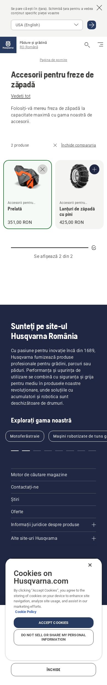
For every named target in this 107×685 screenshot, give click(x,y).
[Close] (90, 565)
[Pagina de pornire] (8, 45)
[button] (15, 450)
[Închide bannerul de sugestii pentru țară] (99, 7)
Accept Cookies (54, 623)
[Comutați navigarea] (100, 45)
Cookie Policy (25, 612)
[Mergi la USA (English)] (91, 25)
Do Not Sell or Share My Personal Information (53, 637)
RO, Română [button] (29, 47)
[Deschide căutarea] (87, 45)
